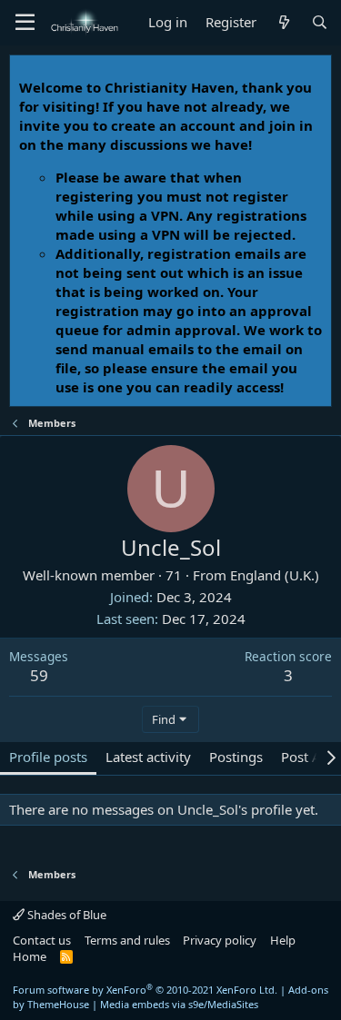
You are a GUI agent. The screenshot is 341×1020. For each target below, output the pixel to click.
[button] (25, 22)
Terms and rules (127, 940)
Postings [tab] (236, 757)
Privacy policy (219, 940)
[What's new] (283, 22)
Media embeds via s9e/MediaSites (179, 1004)
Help (283, 940)
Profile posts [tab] (48, 757)
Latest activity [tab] (148, 757)
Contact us (42, 940)
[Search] (319, 22)
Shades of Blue (65, 914)
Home (29, 956)
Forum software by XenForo (145, 989)
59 (39, 675)
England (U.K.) (274, 575)
